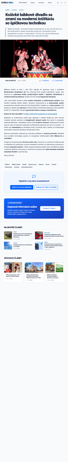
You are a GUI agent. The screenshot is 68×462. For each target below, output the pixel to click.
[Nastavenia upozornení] (61, 2)
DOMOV (7, 10)
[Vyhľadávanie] (57, 2)
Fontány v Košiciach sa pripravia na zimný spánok (40, 114)
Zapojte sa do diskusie (22, 187)
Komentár (41, 2)
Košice (50, 2)
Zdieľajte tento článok (46, 187)
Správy (33, 2)
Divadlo (14, 10)
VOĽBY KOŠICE (23, 2)
